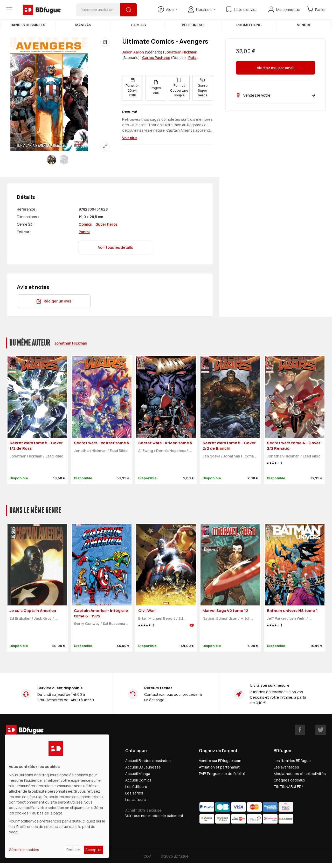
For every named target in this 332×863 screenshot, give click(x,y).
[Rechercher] (128, 9)
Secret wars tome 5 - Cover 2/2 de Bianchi (229, 445)
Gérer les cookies (24, 849)
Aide (170, 9)
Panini (84, 231)
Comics (138, 24)
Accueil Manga (137, 773)
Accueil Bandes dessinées (148, 760)
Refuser (73, 849)
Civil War (146, 610)
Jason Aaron (133, 52)
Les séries (134, 793)
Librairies (204, 9)
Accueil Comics (138, 780)
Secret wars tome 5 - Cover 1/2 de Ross (36, 445)
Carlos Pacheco (156, 57)
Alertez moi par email (275, 67)
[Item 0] (51, 159)
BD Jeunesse (193, 24)
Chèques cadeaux (289, 780)
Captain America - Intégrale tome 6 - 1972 (101, 613)
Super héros (106, 224)
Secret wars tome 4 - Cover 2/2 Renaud (293, 445)
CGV (147, 856)
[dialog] (57, 796)
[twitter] (320, 730)
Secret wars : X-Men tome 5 (165, 443)
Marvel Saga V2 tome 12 (225, 610)
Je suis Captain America (33, 610)
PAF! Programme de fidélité (222, 773)
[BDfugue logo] (42, 10)
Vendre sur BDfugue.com (220, 760)
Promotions (248, 24)
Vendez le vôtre (257, 95)
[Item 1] (64, 159)
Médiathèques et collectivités (300, 773)
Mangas (83, 24)
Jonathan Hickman (181, 52)
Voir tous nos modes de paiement (154, 815)
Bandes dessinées (28, 24)
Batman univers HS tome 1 (292, 610)
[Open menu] (9, 10)
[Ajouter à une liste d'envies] (105, 42)
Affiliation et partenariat (219, 767)
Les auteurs (135, 799)
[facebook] (300, 730)
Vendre (304, 24)
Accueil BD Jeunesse (143, 767)
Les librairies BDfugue (292, 760)
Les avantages (286, 767)
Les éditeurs (136, 786)
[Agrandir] (105, 146)
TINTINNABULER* (288, 786)
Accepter (93, 849)
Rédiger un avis (57, 301)
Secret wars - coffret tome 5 (101, 443)
